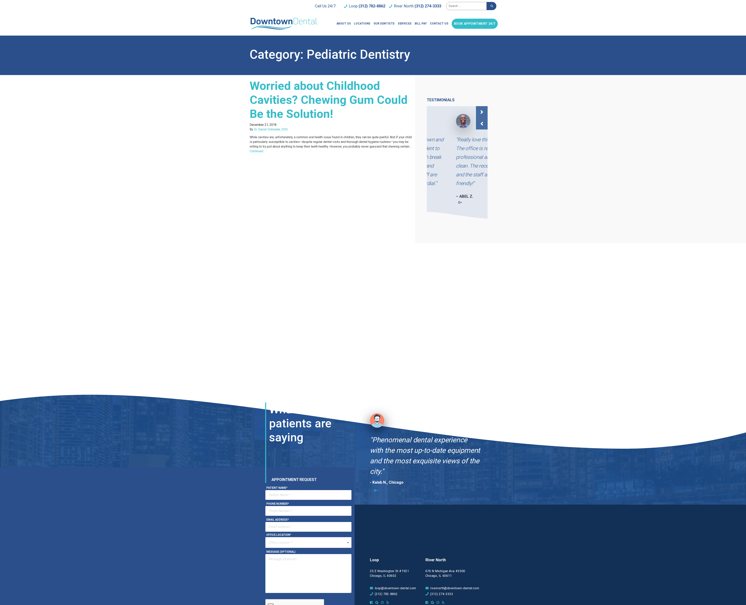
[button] (482, 112)
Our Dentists (384, 23)
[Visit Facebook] (372, 602)
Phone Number (277, 503)
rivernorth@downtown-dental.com (454, 588)
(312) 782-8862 (372, 6)
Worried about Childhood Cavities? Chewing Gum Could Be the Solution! (329, 100)
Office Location (278, 534)
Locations (362, 23)
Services (405, 23)
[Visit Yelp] (388, 602)
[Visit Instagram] (383, 602)
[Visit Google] (377, 602)
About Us (343, 23)
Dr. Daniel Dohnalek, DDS (271, 129)
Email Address (277, 519)
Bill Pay (421, 23)
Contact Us (439, 23)
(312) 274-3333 (428, 6)
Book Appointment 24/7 (474, 23)
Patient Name (277, 487)
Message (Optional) (280, 551)
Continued (256, 151)
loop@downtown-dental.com (395, 588)
